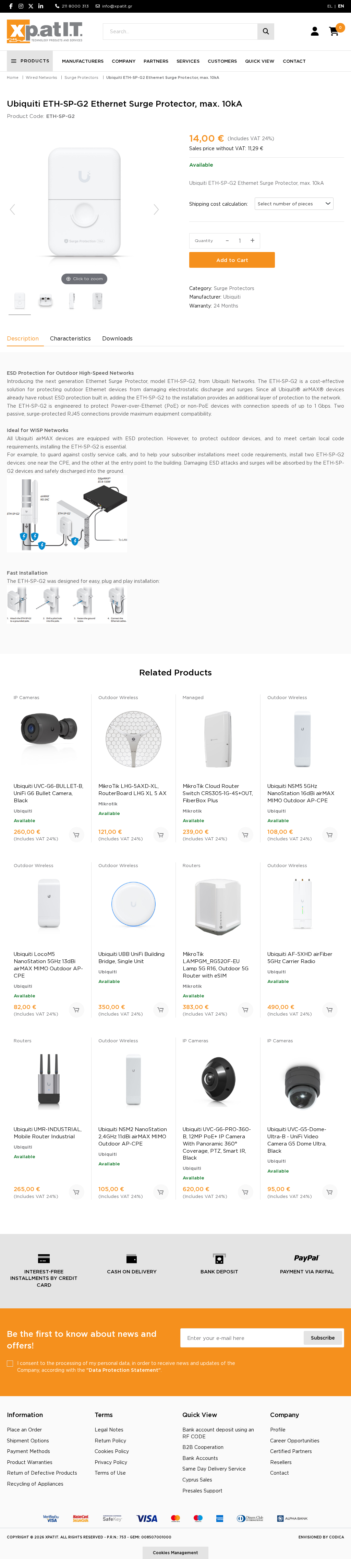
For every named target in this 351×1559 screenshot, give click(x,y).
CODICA (336, 1537)
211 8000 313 (75, 6)
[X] (31, 6)
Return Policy (110, 1440)
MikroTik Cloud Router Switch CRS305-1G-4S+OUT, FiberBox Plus (218, 793)
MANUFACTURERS (83, 61)
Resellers (281, 1462)
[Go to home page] (44, 32)
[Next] (156, 209)
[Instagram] (21, 6)
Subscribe (323, 1337)
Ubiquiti (232, 296)
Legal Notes (109, 1429)
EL (329, 6)
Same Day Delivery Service (214, 1468)
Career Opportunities (294, 1440)
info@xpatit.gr (117, 6)
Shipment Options (28, 1440)
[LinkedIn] (41, 6)
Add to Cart (232, 260)
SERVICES (188, 61)
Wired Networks (41, 77)
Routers (192, 865)
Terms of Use (110, 1472)
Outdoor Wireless (118, 697)
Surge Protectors (81, 77)
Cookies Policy (112, 1451)
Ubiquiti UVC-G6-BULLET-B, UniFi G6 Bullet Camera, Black (48, 793)
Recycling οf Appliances (35, 1483)
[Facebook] (11, 6)
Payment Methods (28, 1451)
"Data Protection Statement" (123, 1369)
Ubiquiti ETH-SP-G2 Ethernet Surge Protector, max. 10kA (162, 77)
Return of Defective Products (42, 1472)
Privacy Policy (111, 1462)
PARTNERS (156, 61)
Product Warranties (29, 1462)
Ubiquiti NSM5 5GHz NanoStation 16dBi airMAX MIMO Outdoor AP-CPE (301, 793)
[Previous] (12, 209)
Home (13, 77)
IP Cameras (26, 697)
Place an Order (24, 1429)
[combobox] (294, 203)
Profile (278, 1429)
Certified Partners (291, 1451)
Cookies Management (175, 1552)
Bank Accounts (200, 1458)
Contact (279, 1472)
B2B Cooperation (202, 1447)
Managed (193, 697)
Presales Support (202, 1490)
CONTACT (294, 61)
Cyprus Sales (197, 1479)
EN (341, 6)
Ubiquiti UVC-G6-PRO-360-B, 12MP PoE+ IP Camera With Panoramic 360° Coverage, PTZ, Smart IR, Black (217, 1143)
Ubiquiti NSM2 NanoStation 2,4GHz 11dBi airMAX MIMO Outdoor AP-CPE (132, 1136)
